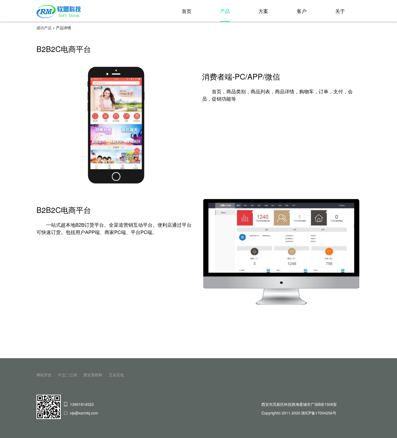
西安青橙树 (92, 374)
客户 (302, 10)
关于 (340, 10)
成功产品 (44, 27)
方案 (263, 10)
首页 (186, 10)
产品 (225, 10)
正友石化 (116, 374)
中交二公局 (67, 374)
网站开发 (44, 374)
